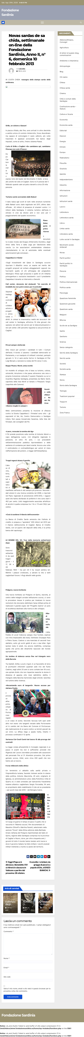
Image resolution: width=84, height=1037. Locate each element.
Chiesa (62, 82)
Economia (64, 120)
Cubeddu (21, 69)
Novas (62, 252)
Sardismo (63, 336)
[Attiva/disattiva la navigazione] (42, 22)
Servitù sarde (65, 358)
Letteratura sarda (66, 218)
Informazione (65, 190)
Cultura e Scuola (66, 114)
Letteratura (64, 212)
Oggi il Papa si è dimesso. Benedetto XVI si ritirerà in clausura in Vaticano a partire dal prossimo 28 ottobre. (17, 867)
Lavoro (62, 207)
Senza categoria (66, 347)
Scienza (63, 342)
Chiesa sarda (65, 88)
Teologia (63, 391)
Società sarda (65, 369)
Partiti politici (65, 258)
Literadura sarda (66, 234)
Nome (7, 958)
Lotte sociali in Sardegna (69, 239)
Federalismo (64, 158)
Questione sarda (66, 309)
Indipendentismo (66, 179)
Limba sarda (64, 228)
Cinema (63, 93)
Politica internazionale (68, 282)
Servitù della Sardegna (69, 353)
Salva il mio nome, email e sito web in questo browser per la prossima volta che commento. (27, 990)
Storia (62, 380)
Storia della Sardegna (68, 385)
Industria (63, 185)
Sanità (62, 331)
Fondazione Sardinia (18, 1015)
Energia (63, 141)
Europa (62, 152)
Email (6, 968)
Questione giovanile (67, 304)
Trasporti (63, 402)
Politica (63, 277)
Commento (9, 931)
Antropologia (65, 66)
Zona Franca (65, 413)
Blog (61, 72)
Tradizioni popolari (67, 396)
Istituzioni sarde (66, 201)
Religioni (63, 315)
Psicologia (64, 293)
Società (63, 364)
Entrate (62, 147)
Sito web (7, 977)
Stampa (63, 374)
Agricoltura (64, 48)
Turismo (63, 407)
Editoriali (63, 130)
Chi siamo (64, 77)
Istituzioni (63, 196)
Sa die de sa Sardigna (68, 326)
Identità (63, 174)
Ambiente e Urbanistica (69, 61)
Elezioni (63, 136)
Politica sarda (65, 287)
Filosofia (63, 163)
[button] (81, 22)
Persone (63, 271)
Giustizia (63, 169)
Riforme (63, 320)
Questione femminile (68, 298)
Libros (62, 223)
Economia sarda (66, 125)
